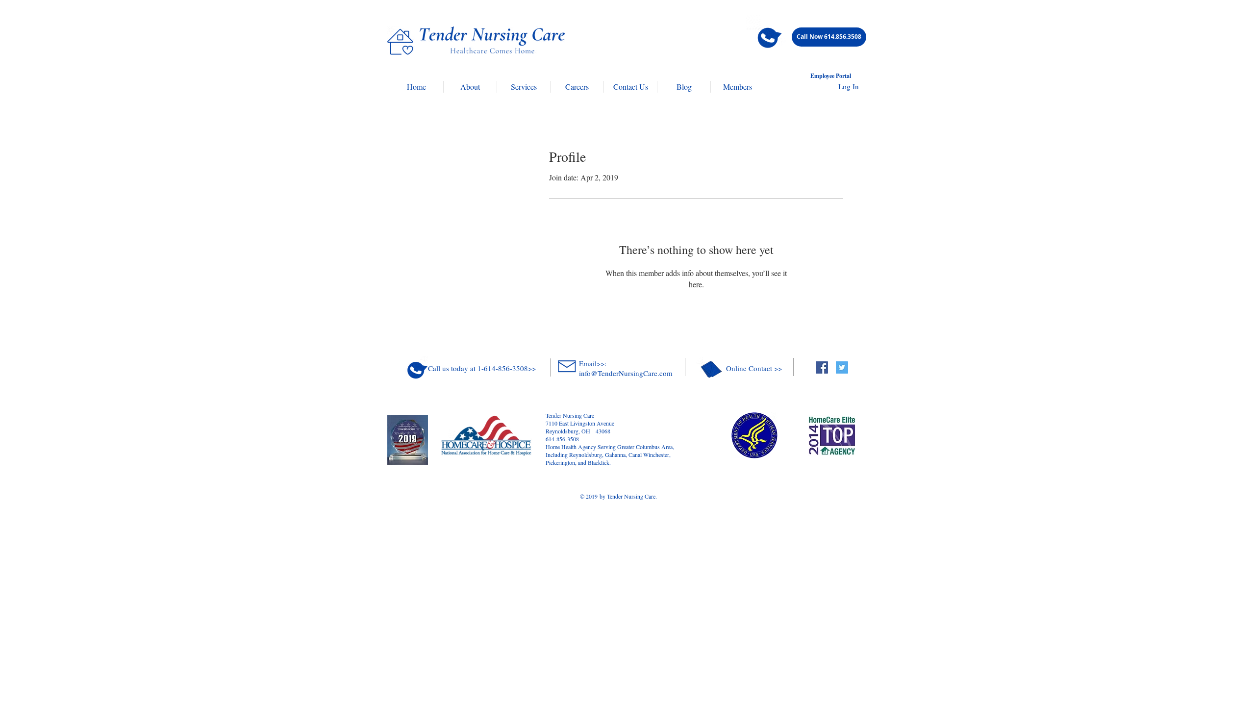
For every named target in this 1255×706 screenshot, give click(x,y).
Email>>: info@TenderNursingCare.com (626, 368)
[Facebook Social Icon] (822, 367)
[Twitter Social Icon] (842, 367)
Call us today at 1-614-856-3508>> (482, 368)
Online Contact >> (754, 368)
